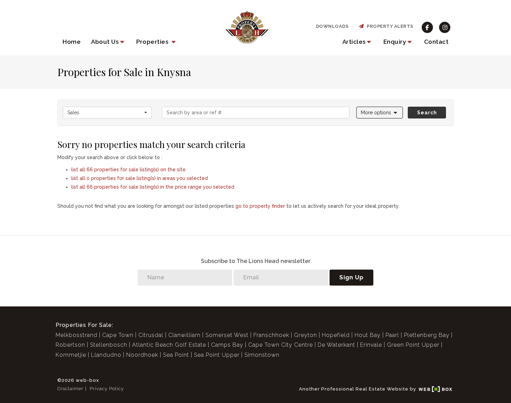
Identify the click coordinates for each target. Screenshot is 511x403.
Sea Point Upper (217, 355)
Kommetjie (71, 355)
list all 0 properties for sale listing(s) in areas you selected (139, 178)
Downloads (332, 26)
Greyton (305, 335)
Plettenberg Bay (426, 335)
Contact (436, 41)
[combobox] (107, 112)
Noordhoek (142, 355)
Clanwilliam (184, 335)
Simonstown (261, 355)
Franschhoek (271, 335)
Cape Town (117, 335)
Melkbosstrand (76, 335)
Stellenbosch (108, 345)
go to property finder (260, 206)
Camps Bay (227, 345)
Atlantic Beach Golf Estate (169, 345)
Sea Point (176, 355)
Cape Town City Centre (280, 345)
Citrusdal (150, 335)
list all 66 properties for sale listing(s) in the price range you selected (152, 187)
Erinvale (371, 345)
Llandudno (106, 355)
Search (427, 112)
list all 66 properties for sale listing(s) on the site (128, 169)
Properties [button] (153, 41)
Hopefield (336, 335)
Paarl (392, 335)
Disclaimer (70, 388)
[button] (108, 41)
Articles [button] (354, 41)
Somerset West (227, 335)
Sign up (351, 277)
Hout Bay (368, 335)
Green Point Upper (413, 345)
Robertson (70, 345)
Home (72, 41)
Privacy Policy (107, 388)
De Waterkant (336, 345)
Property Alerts (388, 26)
